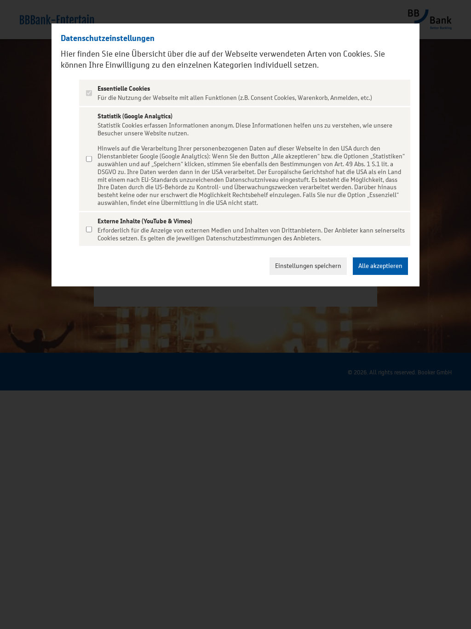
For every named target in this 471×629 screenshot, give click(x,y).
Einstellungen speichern (308, 266)
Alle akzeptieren (380, 266)
